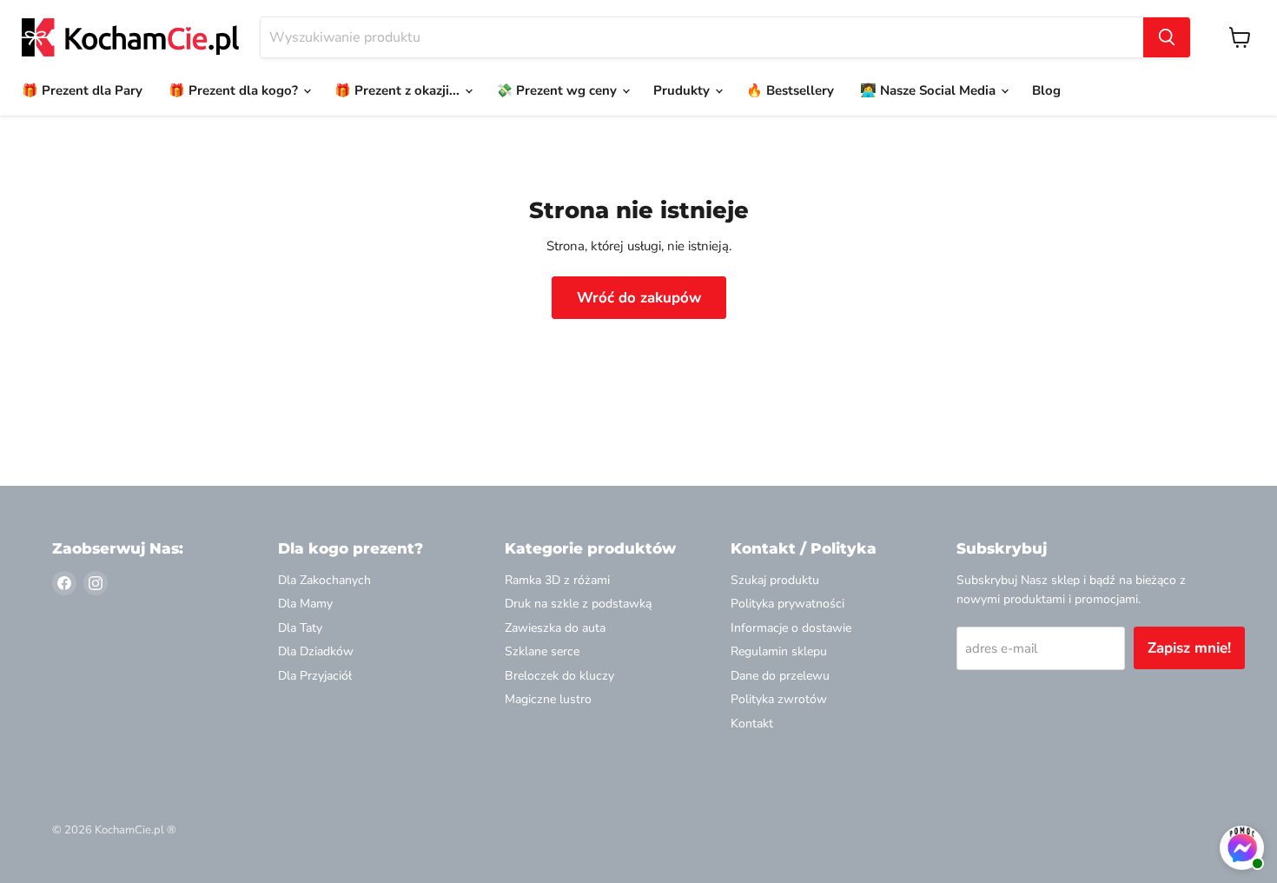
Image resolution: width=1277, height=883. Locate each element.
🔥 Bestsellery (790, 90)
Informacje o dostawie (791, 628)
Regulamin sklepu (779, 651)
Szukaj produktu (775, 580)
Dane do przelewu (780, 675)
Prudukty (683, 90)
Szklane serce (542, 651)
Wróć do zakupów (639, 298)
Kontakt (752, 723)
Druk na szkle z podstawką (578, 603)
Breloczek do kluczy (559, 675)
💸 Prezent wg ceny (558, 90)
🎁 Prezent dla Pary (82, 90)
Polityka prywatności (787, 603)
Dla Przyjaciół (315, 675)
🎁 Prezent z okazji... (398, 90)
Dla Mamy (305, 603)
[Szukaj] (1166, 37)
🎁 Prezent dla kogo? (235, 90)
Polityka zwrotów (779, 699)
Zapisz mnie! (1189, 648)
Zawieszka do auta (555, 628)
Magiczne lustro (548, 699)
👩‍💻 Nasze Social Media (929, 90)
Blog (1046, 90)
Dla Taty (300, 628)
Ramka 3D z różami (557, 580)
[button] (1242, 850)
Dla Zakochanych (324, 580)
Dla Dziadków (316, 651)
